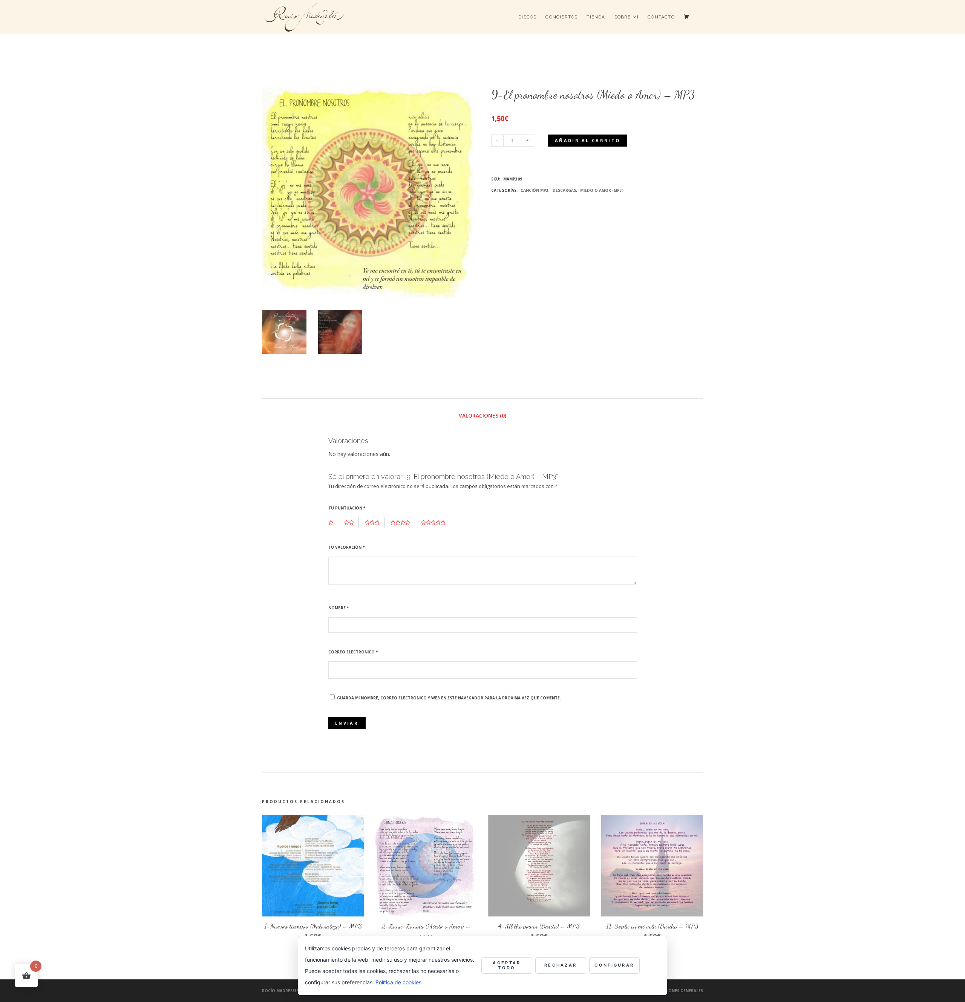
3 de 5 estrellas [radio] (374, 522)
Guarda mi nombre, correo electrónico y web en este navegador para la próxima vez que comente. (449, 698)
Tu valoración (346, 547)
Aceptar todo (507, 965)
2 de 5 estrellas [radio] (351, 522)
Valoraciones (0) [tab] (482, 415)
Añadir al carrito (587, 140)
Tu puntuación (346, 508)
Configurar (614, 965)
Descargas (564, 190)
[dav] (340, 332)
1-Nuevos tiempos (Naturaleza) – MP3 (313, 926)
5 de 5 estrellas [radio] (435, 522)
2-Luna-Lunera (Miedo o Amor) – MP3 (426, 931)
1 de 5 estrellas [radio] (333, 522)
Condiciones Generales (677, 990)
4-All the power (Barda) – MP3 (539, 926)
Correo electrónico (353, 652)
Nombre (338, 607)
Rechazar (560, 965)
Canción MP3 (534, 190)
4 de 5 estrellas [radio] (403, 522)
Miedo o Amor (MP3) (601, 190)
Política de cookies (398, 982)
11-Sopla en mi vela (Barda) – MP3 (652, 926)
